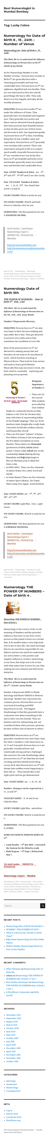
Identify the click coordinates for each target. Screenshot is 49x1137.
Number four (36, 887)
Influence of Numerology (23, 884)
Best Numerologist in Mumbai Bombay (19, 10)
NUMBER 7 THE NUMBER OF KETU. (22, 929)
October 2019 (12, 1038)
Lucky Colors (9, 276)
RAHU (6, 891)
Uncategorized (13, 1091)
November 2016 (13, 1058)
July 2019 (10, 1041)
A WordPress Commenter (18, 992)
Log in (9, 1110)
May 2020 (10, 1035)
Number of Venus (10, 279)
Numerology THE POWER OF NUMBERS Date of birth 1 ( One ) (25, 985)
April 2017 (11, 1051)
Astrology (11, 1081)
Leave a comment (37, 279)
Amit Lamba (37, 882)
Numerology (20, 271)
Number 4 (26, 887)
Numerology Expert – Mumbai (19, 876)
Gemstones (36, 274)
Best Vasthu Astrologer (17, 982)
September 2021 (13, 1018)
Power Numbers (33, 889)
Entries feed (12, 1114)
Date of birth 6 (25, 274)
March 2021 (11, 1025)
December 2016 (13, 1055)
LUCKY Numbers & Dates (24, 276)
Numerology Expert (29, 575)
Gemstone (31, 570)
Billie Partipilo (13, 969)
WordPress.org (13, 1120)
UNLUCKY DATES (15, 891)
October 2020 (12, 1028)
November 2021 (13, 1015)
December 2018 (13, 1048)
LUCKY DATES (15, 572)
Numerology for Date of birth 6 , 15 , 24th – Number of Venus (24, 40)
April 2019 (11, 1045)
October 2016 (12, 1061)
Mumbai (37, 276)
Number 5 (32, 572)
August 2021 (11, 1021)
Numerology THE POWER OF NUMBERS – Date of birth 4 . (24, 591)
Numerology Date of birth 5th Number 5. (25, 926)
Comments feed (13, 1117)
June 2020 (11, 1031)
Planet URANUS (20, 889)
